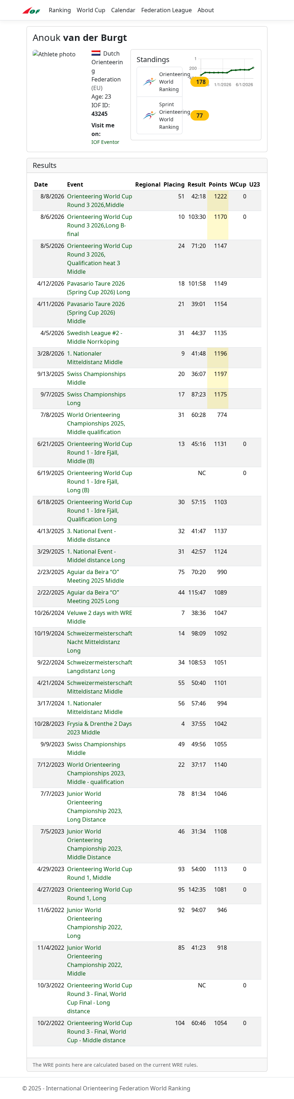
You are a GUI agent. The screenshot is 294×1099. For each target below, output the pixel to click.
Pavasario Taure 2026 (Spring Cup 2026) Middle (96, 312)
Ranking (60, 10)
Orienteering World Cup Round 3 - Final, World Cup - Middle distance (99, 1031)
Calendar (123, 10)
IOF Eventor (105, 141)
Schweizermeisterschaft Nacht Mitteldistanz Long (99, 641)
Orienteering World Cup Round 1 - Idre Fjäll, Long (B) (99, 481)
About (206, 10)
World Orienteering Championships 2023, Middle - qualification (96, 773)
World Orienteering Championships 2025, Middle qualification (96, 423)
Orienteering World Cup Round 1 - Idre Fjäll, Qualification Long (99, 510)
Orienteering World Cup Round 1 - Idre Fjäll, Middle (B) (99, 452)
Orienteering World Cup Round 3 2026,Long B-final (99, 225)
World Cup (91, 10)
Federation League (166, 10)
